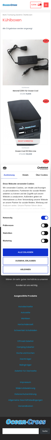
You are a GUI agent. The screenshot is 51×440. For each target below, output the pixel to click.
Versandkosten (25, 406)
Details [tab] (26, 175)
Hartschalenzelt (25, 324)
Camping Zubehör (15, 15)
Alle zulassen (25, 252)
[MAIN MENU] (46, 4)
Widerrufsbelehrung (25, 388)
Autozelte (25, 312)
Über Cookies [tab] (42, 175)
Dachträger (25, 359)
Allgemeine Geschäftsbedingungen (25, 400)
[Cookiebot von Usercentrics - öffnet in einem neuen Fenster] (37, 168)
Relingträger (25, 364)
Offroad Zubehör (25, 341)
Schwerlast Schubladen (25, 330)
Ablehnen (25, 269)
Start (4, 15)
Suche (45, 431)
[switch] (44, 225)
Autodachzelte (25, 306)
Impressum (25, 382)
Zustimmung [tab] (9, 175)
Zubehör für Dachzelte (26, 370)
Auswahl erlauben (25, 261)
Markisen (25, 318)
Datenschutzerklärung (25, 394)
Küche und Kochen (25, 353)
